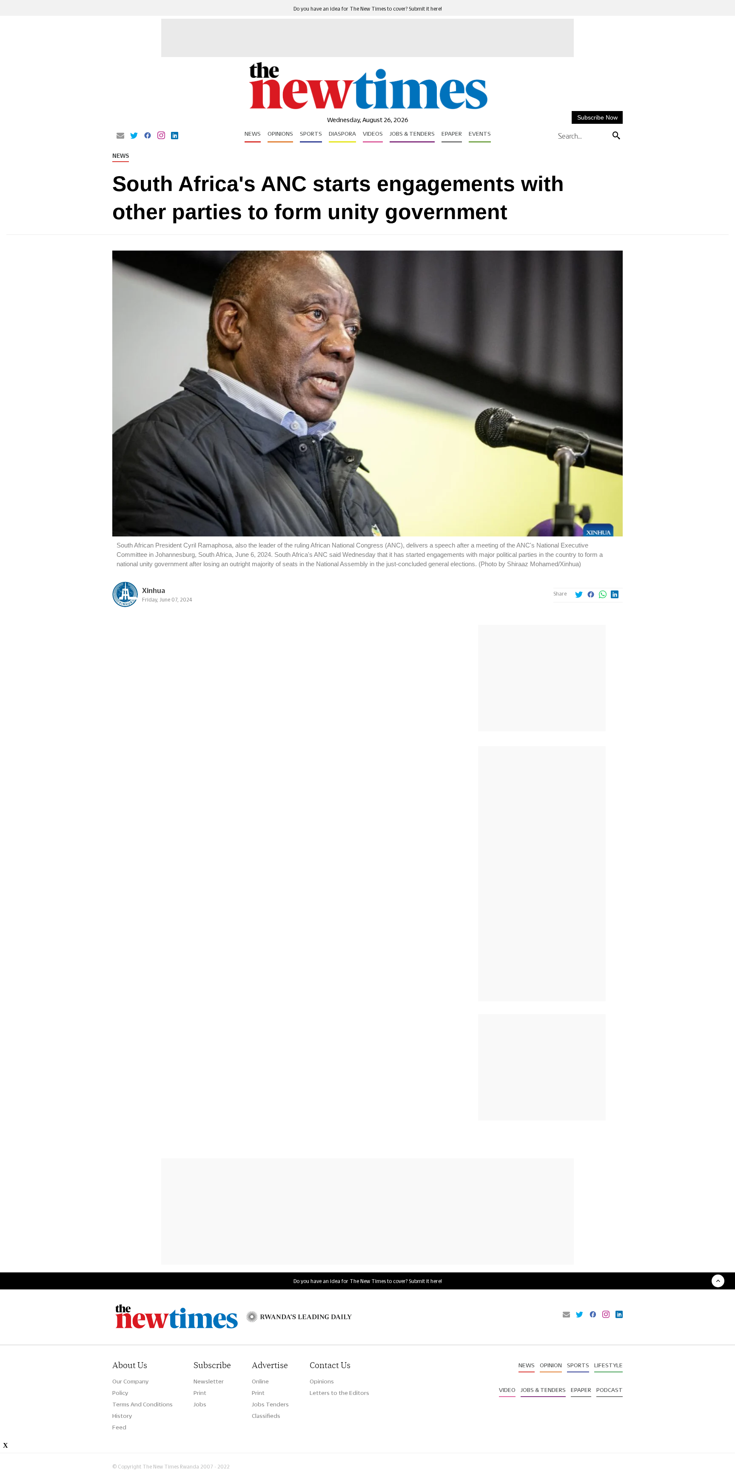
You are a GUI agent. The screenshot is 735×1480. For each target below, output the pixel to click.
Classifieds (266, 1415)
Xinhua (153, 590)
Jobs (200, 1404)
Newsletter (209, 1381)
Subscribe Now (597, 117)
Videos (373, 133)
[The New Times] (367, 109)
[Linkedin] (174, 136)
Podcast (609, 1389)
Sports (311, 133)
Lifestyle (608, 1365)
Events (480, 133)
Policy (120, 1392)
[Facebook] (147, 136)
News (253, 133)
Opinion (551, 1365)
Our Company (130, 1381)
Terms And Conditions (142, 1404)
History (122, 1415)
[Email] (120, 136)
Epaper (452, 133)
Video (507, 1389)
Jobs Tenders (270, 1404)
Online (260, 1381)
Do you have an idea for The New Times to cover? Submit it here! (367, 8)
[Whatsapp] (603, 595)
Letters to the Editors (339, 1392)
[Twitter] (134, 136)
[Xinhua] (125, 604)
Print (200, 1392)
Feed (119, 1427)
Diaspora (342, 133)
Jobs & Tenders (412, 133)
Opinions (280, 133)
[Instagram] (161, 136)
